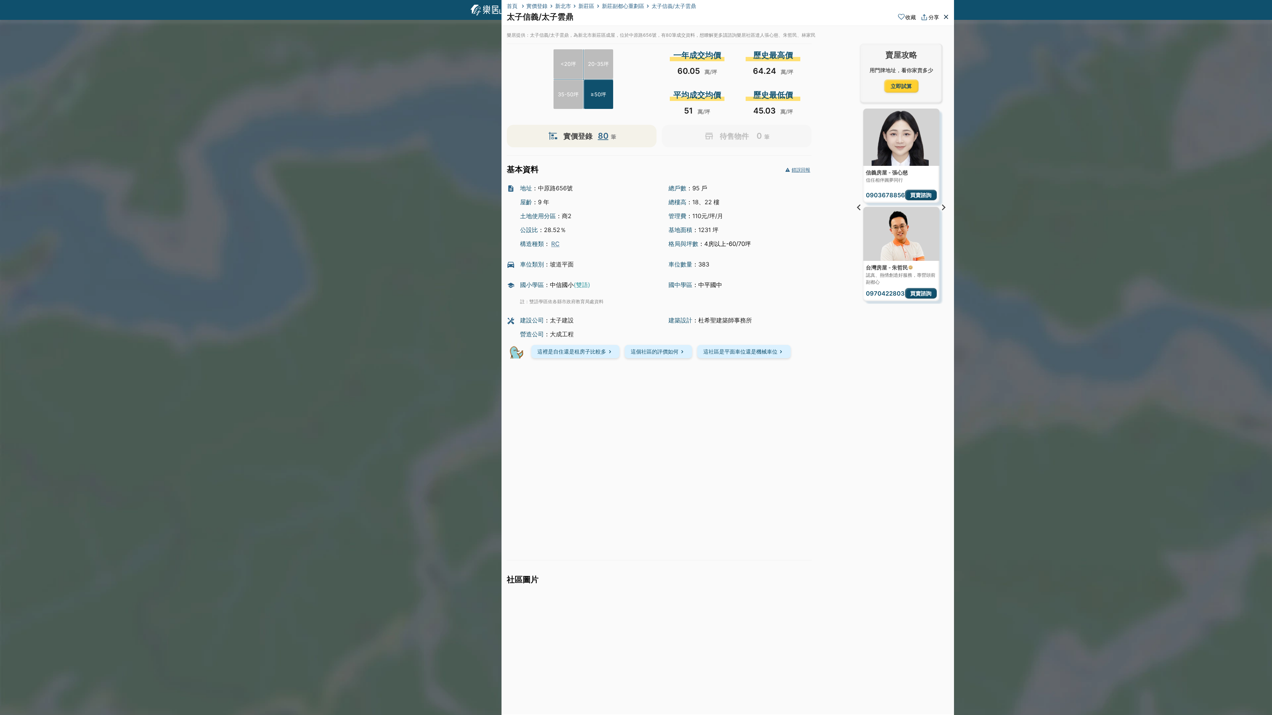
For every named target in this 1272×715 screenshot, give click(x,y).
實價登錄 (537, 6)
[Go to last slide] (859, 207)
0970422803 (885, 293)
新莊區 (586, 6)
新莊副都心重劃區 (623, 6)
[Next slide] (943, 207)
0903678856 (885, 195)
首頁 (513, 6)
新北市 (563, 6)
